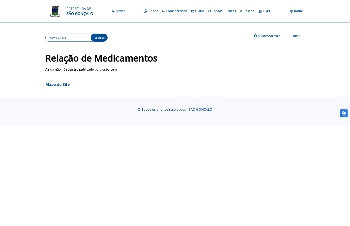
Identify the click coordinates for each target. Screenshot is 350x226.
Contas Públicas (224, 11)
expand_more (72, 85)
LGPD (267, 11)
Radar (298, 11)
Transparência (177, 11)
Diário (199, 11)
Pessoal (249, 11)
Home (120, 11)
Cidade (153, 11)
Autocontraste (266, 36)
